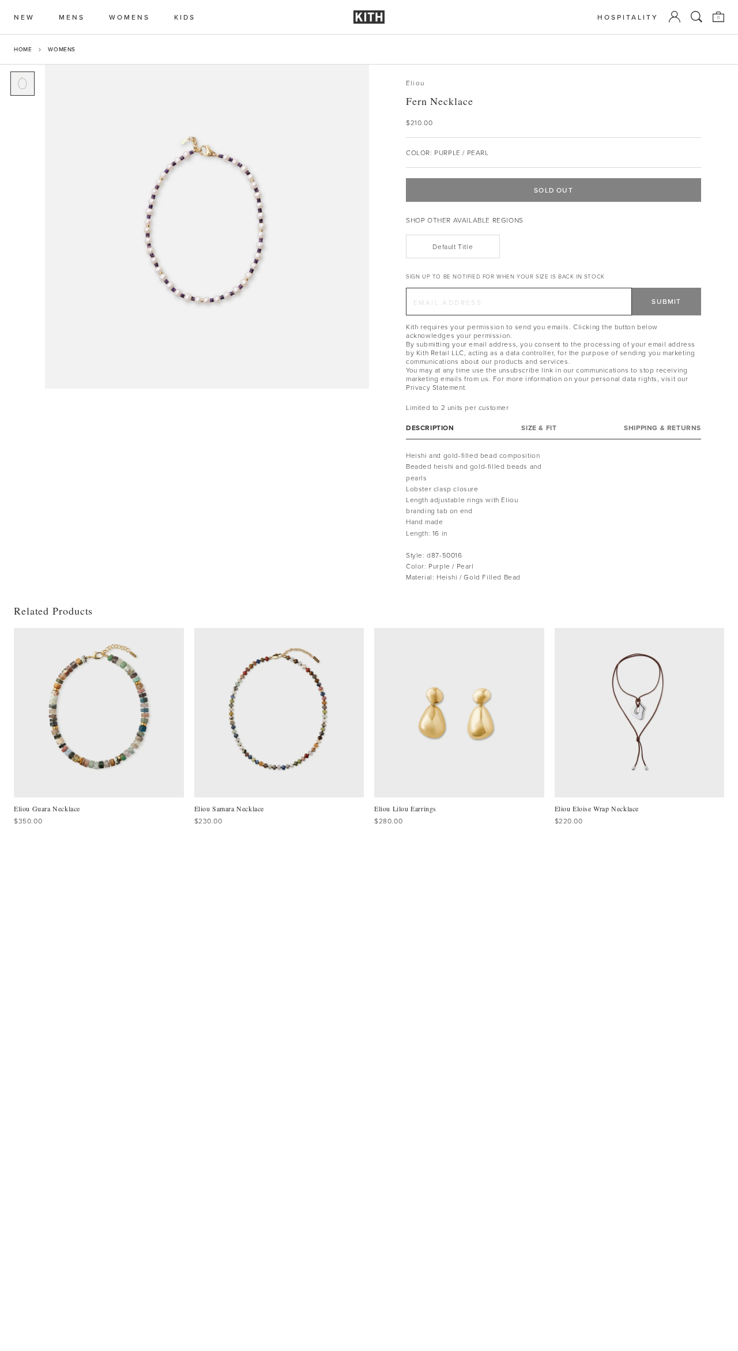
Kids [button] (184, 17)
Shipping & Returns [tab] (662, 427)
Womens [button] (129, 17)
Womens (62, 49)
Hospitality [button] (627, 17)
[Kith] (369, 17)
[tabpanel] (553, 516)
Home (23, 49)
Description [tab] (430, 427)
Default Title (452, 246)
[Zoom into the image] (207, 227)
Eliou (415, 82)
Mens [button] (72, 17)
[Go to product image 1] (22, 83)
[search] (696, 16)
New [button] (24, 17)
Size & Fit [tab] (538, 427)
